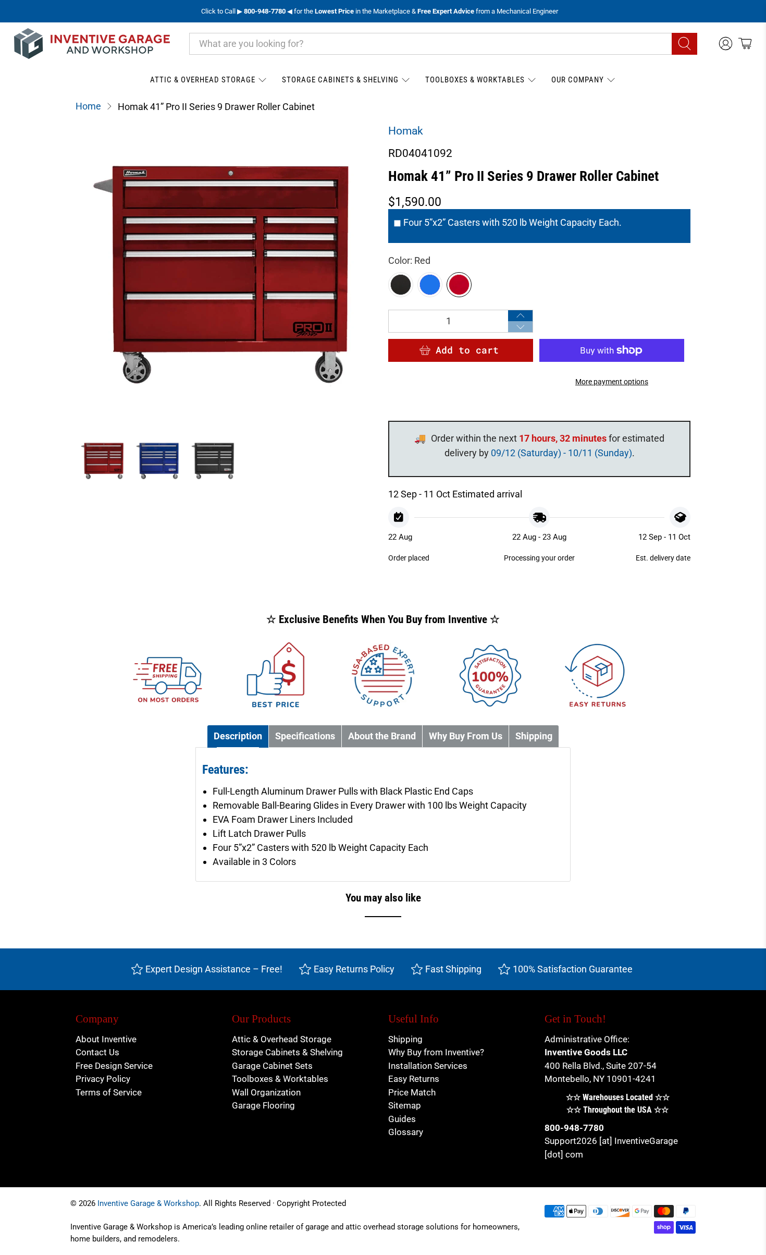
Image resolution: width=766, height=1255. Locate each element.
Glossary (405, 1132)
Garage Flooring (263, 1105)
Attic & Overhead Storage (202, 79)
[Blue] (429, 284)
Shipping (405, 1039)
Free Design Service (114, 1066)
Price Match (412, 1092)
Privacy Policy (103, 1079)
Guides (402, 1119)
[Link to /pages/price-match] (275, 676)
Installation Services (427, 1066)
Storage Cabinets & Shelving (340, 79)
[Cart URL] (745, 43)
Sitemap (404, 1105)
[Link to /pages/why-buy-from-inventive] (490, 676)
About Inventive (106, 1039)
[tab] (237, 736)
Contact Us (97, 1052)
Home (88, 106)
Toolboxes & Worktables (475, 79)
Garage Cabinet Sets (272, 1066)
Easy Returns (413, 1079)
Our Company (577, 79)
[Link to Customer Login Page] (725, 43)
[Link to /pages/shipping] (168, 676)
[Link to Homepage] (92, 43)
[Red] (459, 284)
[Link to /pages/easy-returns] (597, 676)
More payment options (611, 381)
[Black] (400, 284)
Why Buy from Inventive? (436, 1052)
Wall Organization (266, 1092)
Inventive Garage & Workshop (148, 1203)
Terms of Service (109, 1092)
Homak (405, 131)
